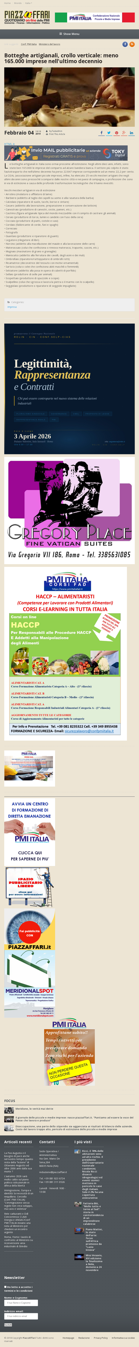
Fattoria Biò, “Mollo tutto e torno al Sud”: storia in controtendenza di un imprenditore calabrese (93, 1214)
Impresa (12, 306)
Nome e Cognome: (16, 1297)
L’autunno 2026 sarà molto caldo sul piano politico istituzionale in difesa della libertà (16, 1181)
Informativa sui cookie (123, 1337)
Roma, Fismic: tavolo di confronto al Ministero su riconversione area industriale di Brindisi (18, 1241)
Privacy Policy (101, 1337)
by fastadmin (55, 131)
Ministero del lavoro (49, 44)
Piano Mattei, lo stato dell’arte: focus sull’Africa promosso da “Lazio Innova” (94, 1239)
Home (7, 3)
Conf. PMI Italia (29, 44)
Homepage (68, 1337)
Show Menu (71, 34)
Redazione (84, 1337)
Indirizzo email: (13, 1311)
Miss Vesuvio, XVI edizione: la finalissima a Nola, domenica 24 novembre (94, 1262)
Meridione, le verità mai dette (34, 1108)
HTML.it (9, 144)
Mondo (18, 3)
